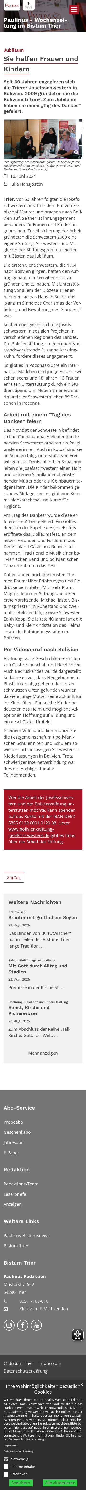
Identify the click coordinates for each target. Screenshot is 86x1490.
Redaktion (17, 1170)
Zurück (14, 877)
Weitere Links (21, 1221)
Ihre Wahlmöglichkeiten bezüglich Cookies (43, 1389)
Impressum (11, 1445)
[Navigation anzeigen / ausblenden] (74, 9)
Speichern (20, 1482)
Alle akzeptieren (60, 1482)
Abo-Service (19, 1108)
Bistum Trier (20, 1263)
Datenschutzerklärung (26, 1439)
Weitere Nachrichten (35, 902)
